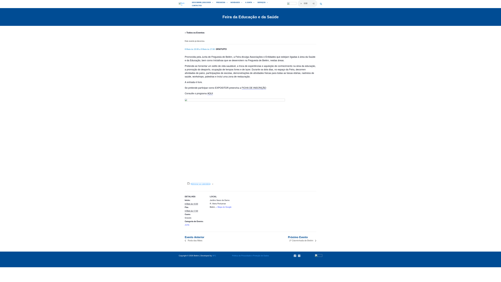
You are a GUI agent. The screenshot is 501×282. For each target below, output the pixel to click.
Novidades (235, 2)
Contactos (197, 6)
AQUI (210, 93)
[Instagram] (299, 255)
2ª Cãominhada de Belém (301, 240)
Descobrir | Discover (201, 2)
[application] (212, 2)
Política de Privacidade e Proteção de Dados (250, 256)
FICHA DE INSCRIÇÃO (254, 87)
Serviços (261, 2)
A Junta (248, 2)
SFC (214, 256)
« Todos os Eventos (194, 32)
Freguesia (220, 2)
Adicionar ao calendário (200, 184)
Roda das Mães (194, 240)
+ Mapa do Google (223, 207)
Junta (187, 224)
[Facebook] (295, 255)
